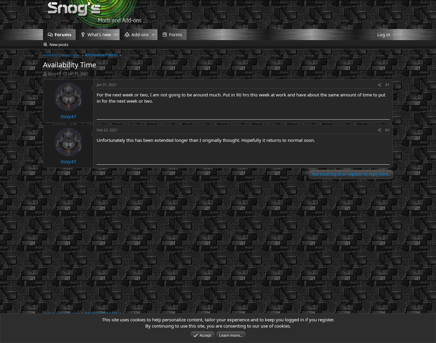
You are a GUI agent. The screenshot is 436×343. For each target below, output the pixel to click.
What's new (99, 34)
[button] (115, 34)
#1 (387, 84)
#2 (387, 130)
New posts (59, 44)
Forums (63, 34)
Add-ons (140, 34)
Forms (175, 34)
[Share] (379, 85)
